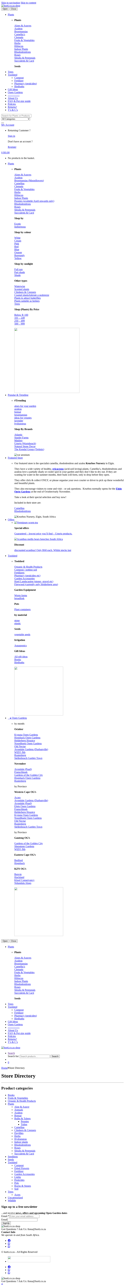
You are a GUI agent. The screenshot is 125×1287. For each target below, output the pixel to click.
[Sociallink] (9, 1240)
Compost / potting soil (25, 569)
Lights (17, 1177)
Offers (11, 519)
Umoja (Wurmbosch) (25, 443)
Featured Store (15, 457)
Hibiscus (18, 46)
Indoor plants (21, 1142)
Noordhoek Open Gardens (28, 743)
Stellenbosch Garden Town (28, 758)
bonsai (17, 412)
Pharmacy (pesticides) (25, 83)
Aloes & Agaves (22, 25)
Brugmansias (21, 31)
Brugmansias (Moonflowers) (29, 180)
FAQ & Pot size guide (19, 101)
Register (12, 147)
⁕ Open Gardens (17, 718)
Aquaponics (20, 645)
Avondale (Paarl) (23, 769)
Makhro (18, 440)
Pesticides (19, 1180)
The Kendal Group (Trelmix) (29, 449)
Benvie (18, 874)
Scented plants (21, 289)
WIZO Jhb (19, 752)
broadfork (19, 598)
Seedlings (13, 1156)
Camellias (19, 183)
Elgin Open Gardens (24, 806)
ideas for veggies (23, 417)
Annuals (18, 1109)
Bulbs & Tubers (22, 1118)
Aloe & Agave (21, 1106)
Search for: (13, 1056)
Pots (16, 1183)
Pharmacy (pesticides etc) (27, 575)
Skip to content (28, 2)
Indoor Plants (21, 49)
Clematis (18, 37)
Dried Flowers (21, 1168)
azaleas (18, 409)
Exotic (17, 223)
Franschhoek (21, 772)
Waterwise (19, 286)
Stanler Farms (21, 437)
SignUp (6, 1223)
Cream (17, 240)
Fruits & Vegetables (24, 40)
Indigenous (20, 226)
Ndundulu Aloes (22, 883)
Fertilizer (18, 80)
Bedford (18, 860)
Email (5, 1216)
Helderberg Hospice (24, 740)
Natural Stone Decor (24, 446)
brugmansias (20, 414)
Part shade (19, 272)
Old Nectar (20, 746)
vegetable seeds (22, 634)
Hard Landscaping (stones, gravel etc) (33, 581)
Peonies (25, 1121)
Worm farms (20, 595)
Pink (16, 243)
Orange (18, 252)
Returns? (12, 107)
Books (17, 659)
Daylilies (18, 1133)
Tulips (24, 1124)
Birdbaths (19, 86)
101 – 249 (19, 317)
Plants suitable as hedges (27, 301)
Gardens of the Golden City (28, 775)
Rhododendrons (22, 52)
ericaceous (58, 468)
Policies (12, 104)
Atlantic (18, 434)
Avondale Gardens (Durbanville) (31, 749)
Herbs (17, 43)
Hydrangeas (20, 1139)
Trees (10, 71)
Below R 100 (21, 315)
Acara (17, 797)
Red (16, 246)
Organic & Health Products (28, 566)
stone (17, 620)
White (17, 237)
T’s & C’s (13, 110)
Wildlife (12, 1200)
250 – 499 (19, 320)
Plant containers (22, 609)
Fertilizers (19, 572)
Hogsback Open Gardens (27, 737)
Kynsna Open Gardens (26, 734)
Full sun (18, 269)
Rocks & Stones (22, 1185)
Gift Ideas (13, 89)
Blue (16, 249)
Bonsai (17, 1115)
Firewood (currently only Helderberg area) (36, 584)
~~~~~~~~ (14, 95)
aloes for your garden (25, 406)
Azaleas (18, 28)
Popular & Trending (18, 395)
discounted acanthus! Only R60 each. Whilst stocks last (42, 550)
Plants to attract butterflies (27, 298)
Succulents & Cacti (24, 60)
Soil (16, 1188)
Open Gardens (15, 92)
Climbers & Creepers (25, 292)
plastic (17, 623)
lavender (18, 420)
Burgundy (19, 255)
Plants (11, 14)
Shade (17, 275)
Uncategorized (15, 1197)
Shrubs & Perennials (24, 57)
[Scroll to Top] (2, 1284)
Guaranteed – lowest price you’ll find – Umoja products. (43, 533)
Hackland (19, 877)
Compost (19, 77)
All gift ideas (21, 656)
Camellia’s (19, 34)
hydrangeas (20, 423)
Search (11, 1053)
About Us (13, 98)
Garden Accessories (24, 578)
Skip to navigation (10, 2)
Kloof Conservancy (24, 880)
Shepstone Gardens (24, 846)
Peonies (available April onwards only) (34, 201)
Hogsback (19, 863)
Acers (17, 1194)
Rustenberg (20, 755)
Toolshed (12, 74)
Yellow (18, 258)
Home (4, 1068)
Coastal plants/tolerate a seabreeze (31, 295)
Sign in (11, 136)
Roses (17, 55)
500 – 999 (19, 323)
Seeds (11, 1159)
